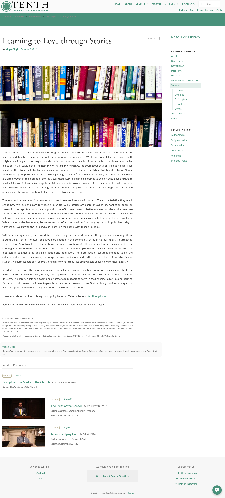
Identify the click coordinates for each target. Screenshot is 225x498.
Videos (175, 118)
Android (40, 473)
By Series (179, 94)
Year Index (176, 155)
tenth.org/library (97, 296)
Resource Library (185, 37)
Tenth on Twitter (187, 478)
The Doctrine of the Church (23, 387)
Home (117, 4)
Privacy (131, 492)
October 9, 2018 (29, 49)
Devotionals (177, 65)
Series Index (177, 145)
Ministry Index (179, 160)
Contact (219, 10)
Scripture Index (179, 140)
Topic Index (177, 150)
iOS (40, 478)
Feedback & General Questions (113, 476)
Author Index (178, 134)
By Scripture (181, 99)
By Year (178, 108)
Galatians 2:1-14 (69, 415)
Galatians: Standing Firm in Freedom (76, 410)
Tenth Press (153, 38)
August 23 (19, 375)
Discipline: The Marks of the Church (26, 382)
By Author (180, 104)
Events (173, 4)
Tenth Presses (35, 16)
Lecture (7, 376)
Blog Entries (177, 61)
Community (159, 4)
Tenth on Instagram (187, 483)
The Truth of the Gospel (66, 406)
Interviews (177, 70)
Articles (175, 56)
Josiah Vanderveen (65, 382)
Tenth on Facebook (187, 473)
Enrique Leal (90, 434)
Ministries (142, 4)
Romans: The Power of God (72, 439)
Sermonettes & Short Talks (185, 80)
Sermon (55, 399)
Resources (188, 4)
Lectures (175, 75)
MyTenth (183, 10)
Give (192, 10)
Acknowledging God (64, 434)
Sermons (176, 85)
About (128, 4)
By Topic (179, 90)
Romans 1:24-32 (69, 443)
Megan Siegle (12, 49)
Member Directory (205, 10)
